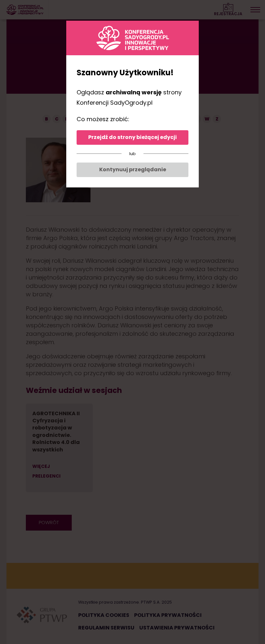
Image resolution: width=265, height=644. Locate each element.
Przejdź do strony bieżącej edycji (132, 137)
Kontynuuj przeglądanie (132, 169)
